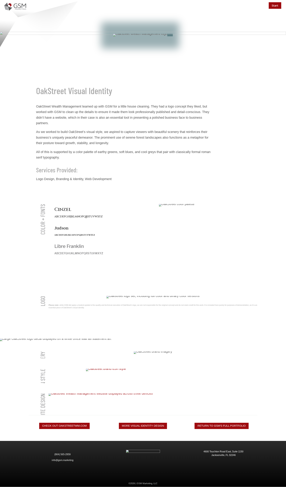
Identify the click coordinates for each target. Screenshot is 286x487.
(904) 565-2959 (62, 454)
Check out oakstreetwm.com (64, 425)
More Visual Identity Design (143, 425)
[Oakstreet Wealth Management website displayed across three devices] (153, 394)
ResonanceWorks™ (249, 5)
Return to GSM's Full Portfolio (222, 425)
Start (275, 5)
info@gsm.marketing (62, 460)
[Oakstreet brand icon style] (153, 370)
